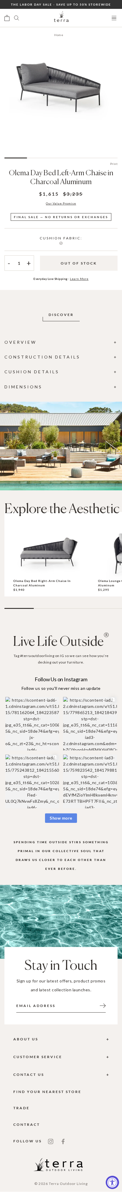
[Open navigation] (114, 18)
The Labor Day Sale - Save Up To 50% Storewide (61, 4)
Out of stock (79, 263)
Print (114, 164)
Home (58, 35)
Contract (26, 1124)
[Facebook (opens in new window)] (63, 1141)
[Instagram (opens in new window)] (50, 1141)
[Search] (16, 18)
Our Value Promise (61, 203)
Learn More (79, 278)
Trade (21, 1108)
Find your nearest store (47, 1091)
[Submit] (102, 1005)
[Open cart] (6, 18)
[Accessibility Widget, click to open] (112, 1182)
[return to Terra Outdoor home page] (61, 18)
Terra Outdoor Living (68, 1183)
